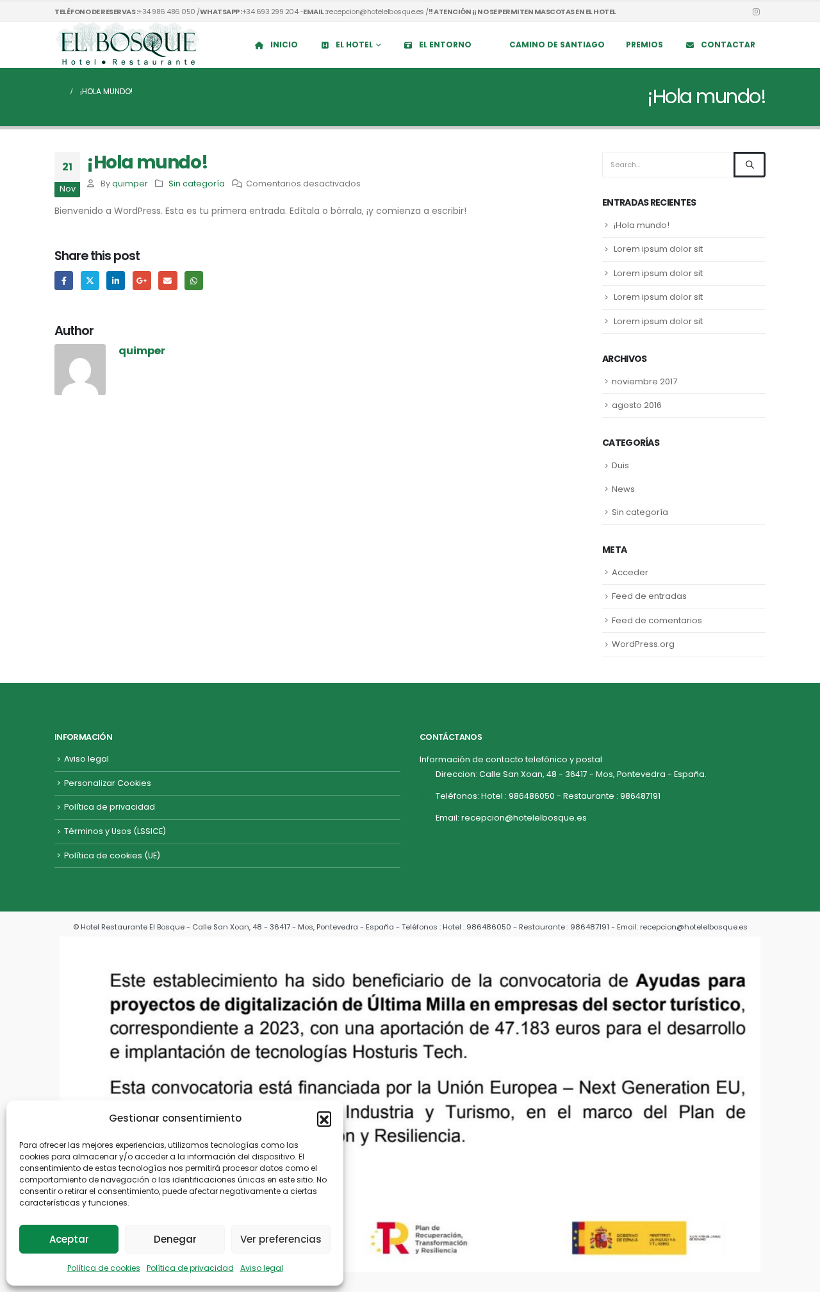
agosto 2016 (637, 405)
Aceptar (69, 1239)
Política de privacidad (190, 1268)
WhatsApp (193, 280)
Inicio (284, 44)
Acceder (630, 572)
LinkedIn (115, 280)
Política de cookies (103, 1268)
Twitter (90, 280)
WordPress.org (643, 644)
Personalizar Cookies (107, 783)
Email (167, 280)
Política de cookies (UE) (112, 855)
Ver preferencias (281, 1239)
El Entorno (445, 44)
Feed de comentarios (657, 620)
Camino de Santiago (557, 44)
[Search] (750, 164)
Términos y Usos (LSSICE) (115, 831)
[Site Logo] (128, 45)
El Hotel (354, 44)
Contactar (728, 44)
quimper (130, 183)
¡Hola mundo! (641, 225)
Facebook (63, 280)
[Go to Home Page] (58, 92)
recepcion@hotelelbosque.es (524, 817)
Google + (142, 280)
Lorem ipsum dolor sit (658, 249)
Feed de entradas (649, 596)
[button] (324, 1118)
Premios (644, 44)
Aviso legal (261, 1268)
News (623, 489)
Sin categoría (196, 183)
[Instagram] (756, 11)
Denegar (175, 1239)
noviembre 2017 (644, 381)
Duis (620, 465)
